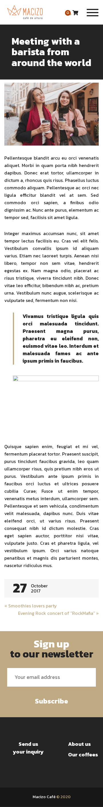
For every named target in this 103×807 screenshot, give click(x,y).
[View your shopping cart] (75, 13)
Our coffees (83, 754)
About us (79, 744)
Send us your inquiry (28, 748)
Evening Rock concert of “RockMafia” (58, 613)
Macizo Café (44, 797)
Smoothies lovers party (30, 605)
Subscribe (51, 701)
